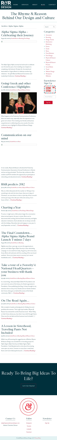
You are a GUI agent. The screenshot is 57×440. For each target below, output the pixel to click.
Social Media (49, 67)
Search (46, 27)
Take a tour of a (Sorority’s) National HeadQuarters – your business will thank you (18, 270)
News (19, 141)
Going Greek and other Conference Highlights (16, 85)
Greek (47, 49)
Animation (49, 35)
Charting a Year (11, 207)
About (34, 4)
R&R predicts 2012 (13, 184)
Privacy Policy (38, 438)
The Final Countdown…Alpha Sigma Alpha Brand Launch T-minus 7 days (17, 236)
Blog (43, 4)
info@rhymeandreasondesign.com (10, 423)
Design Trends (50, 40)
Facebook (28, 432)
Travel (47, 69)
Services (25, 4)
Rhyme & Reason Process (51, 64)
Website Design (30, 210)
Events (47, 46)
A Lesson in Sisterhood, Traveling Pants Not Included (16, 329)
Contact (52, 4)
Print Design (27, 38)
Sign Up (48, 102)
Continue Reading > (20, 76)
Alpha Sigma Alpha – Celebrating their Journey (17, 33)
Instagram (29, 423)
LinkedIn (29, 429)
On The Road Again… (15, 300)
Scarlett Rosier (14, 38)
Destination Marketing (49, 43)
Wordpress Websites (49, 75)
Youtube (29, 426)
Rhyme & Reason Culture (24, 90)
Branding (21, 38)
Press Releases (50, 53)
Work (15, 4)
